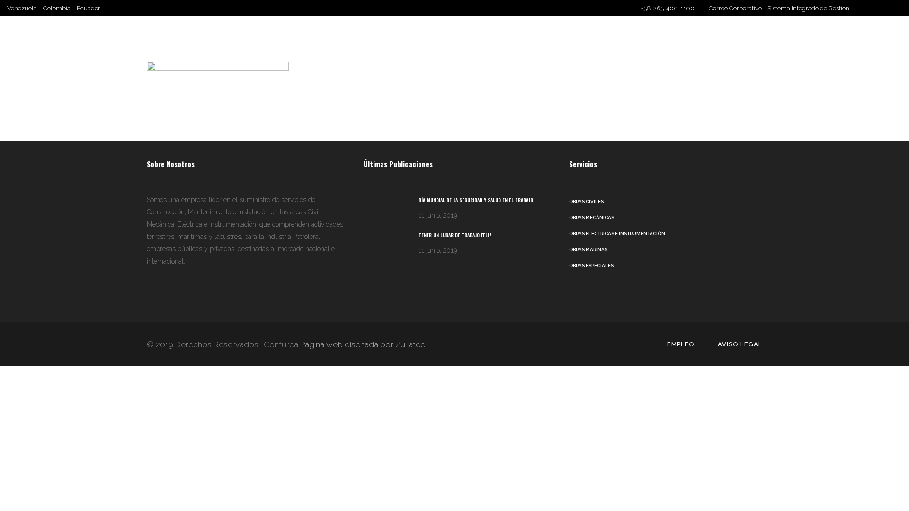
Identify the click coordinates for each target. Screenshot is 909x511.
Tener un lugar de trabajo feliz (455, 234)
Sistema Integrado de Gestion (808, 8)
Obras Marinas (588, 249)
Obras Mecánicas (591, 217)
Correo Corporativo (738, 8)
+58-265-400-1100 (668, 8)
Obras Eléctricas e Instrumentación (617, 233)
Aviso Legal (740, 344)
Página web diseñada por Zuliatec (361, 344)
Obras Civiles (586, 201)
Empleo (681, 344)
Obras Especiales (591, 265)
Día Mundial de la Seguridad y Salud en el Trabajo (476, 199)
